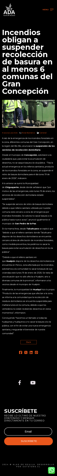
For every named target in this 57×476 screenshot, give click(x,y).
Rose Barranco (28, 133)
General (42, 133)
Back (28, 342)
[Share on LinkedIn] (31, 353)
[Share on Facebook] (20, 353)
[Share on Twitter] (25, 353)
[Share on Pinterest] (36, 353)
